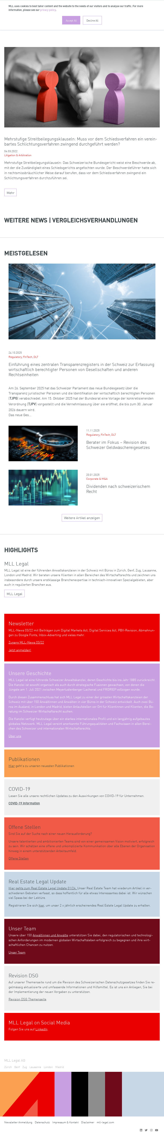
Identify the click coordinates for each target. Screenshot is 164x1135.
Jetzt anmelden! (20, 649)
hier (41, 905)
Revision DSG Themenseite (27, 999)
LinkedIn (41, 1028)
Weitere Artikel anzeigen (82, 517)
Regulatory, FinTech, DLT (23, 357)
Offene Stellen (19, 858)
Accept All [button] (71, 20)
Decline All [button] (92, 20)
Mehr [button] (11, 192)
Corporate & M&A (97, 479)
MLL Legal (14, 593)
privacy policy (48, 10)
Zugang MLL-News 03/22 (26, 642)
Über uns (15, 735)
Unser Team (17, 952)
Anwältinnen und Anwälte (50, 934)
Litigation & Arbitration (17, 155)
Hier (12, 765)
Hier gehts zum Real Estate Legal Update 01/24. (43, 887)
